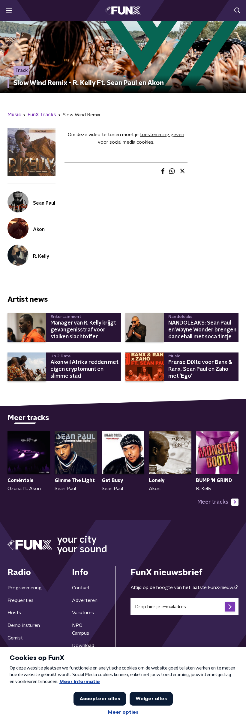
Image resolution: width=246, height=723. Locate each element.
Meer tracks (212, 502)
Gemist (15, 638)
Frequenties (21, 600)
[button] (9, 10)
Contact (81, 587)
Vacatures (83, 612)
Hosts (14, 612)
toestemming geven (162, 134)
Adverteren (85, 600)
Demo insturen (24, 625)
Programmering (25, 587)
